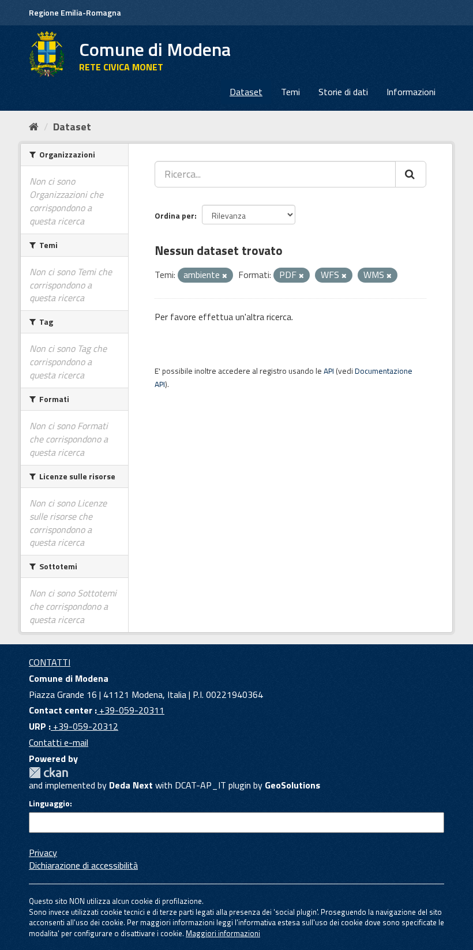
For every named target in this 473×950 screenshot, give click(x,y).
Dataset (246, 92)
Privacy (43, 852)
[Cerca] (410, 174)
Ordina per (174, 215)
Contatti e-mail (58, 742)
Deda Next (131, 785)
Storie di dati (343, 92)
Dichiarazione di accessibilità (83, 865)
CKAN (48, 773)
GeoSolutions (292, 785)
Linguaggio (49, 803)
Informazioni (411, 92)
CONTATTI (49, 662)
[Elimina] (224, 275)
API (329, 371)
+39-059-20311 (130, 710)
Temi (290, 92)
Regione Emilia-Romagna (75, 12)
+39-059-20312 (84, 726)
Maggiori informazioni (223, 933)
